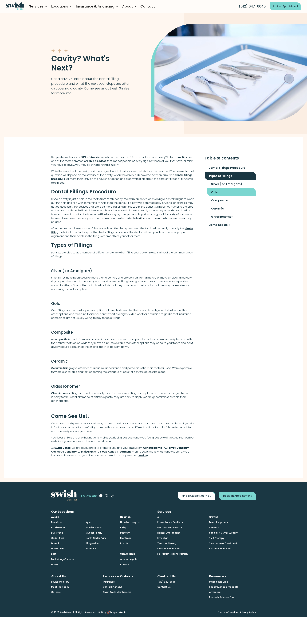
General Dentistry (154, 448)
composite (60, 339)
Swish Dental (62, 448)
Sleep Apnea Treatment (115, 452)
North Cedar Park (96, 538)
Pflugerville (92, 543)
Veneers (214, 527)
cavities (182, 157)
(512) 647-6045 (252, 6)
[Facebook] (100, 495)
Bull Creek (57, 532)
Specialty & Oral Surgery (223, 532)
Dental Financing (112, 587)
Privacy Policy (248, 612)
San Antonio (127, 553)
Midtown (125, 532)
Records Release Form (222, 597)
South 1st (91, 548)
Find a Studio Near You (196, 496)
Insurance (109, 581)
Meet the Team (60, 587)
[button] (39, 6)
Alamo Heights (128, 559)
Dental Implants (218, 522)
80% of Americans (92, 157)
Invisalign (87, 452)
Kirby (123, 527)
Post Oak (125, 543)
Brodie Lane (58, 527)
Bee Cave (56, 522)
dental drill (135, 218)
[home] (15, 6)
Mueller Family (94, 532)
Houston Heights (130, 522)
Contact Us (164, 587)
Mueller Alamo (94, 527)
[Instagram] (106, 495)
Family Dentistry (178, 448)
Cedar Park (57, 538)
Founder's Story (60, 581)
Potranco (125, 564)
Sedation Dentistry (220, 548)
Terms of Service (228, 612)
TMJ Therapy (216, 538)
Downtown (57, 548)
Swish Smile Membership (117, 592)
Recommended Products (223, 587)
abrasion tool (157, 218)
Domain (55, 543)
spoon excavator (113, 218)
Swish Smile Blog (218, 581)
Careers (56, 592)
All (158, 517)
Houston (125, 517)
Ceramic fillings (61, 368)
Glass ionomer (60, 393)
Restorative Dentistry (169, 527)
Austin (55, 517)
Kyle (88, 522)
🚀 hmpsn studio (116, 612)
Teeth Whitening (166, 543)
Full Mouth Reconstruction (172, 553)
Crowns (213, 517)
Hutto (54, 564)
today (142, 455)
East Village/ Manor (62, 559)
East (53, 553)
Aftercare (214, 592)
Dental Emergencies (169, 532)
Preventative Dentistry (170, 522)
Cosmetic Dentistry (64, 452)
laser (182, 218)
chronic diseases (95, 161)
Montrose (125, 538)
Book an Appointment (285, 6)
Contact (147, 6)
